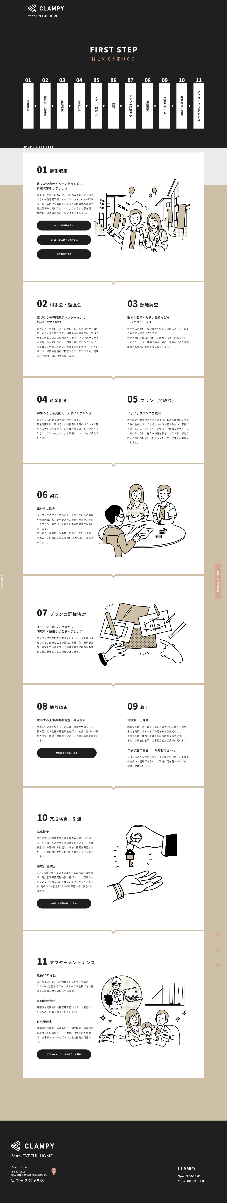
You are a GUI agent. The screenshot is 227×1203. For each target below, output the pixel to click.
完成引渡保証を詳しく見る (64, 903)
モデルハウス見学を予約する (64, 240)
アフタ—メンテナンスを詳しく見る (64, 1054)
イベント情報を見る (64, 225)
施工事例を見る (64, 254)
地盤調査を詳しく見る (66, 753)
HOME (27, 147)
